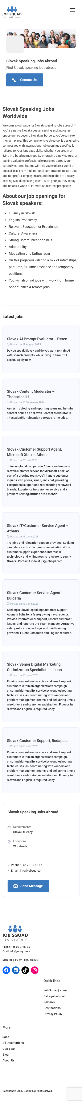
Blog (6, 1054)
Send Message (31, 886)
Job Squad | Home (55, 990)
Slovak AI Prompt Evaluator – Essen (37, 339)
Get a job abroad (55, 996)
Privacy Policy (53, 1014)
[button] (72, 10)
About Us (9, 1060)
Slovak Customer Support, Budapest (37, 740)
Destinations (52, 1008)
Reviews (49, 1002)
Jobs (6, 1037)
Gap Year (9, 1048)
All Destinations (13, 1042)
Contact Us (28, 80)
